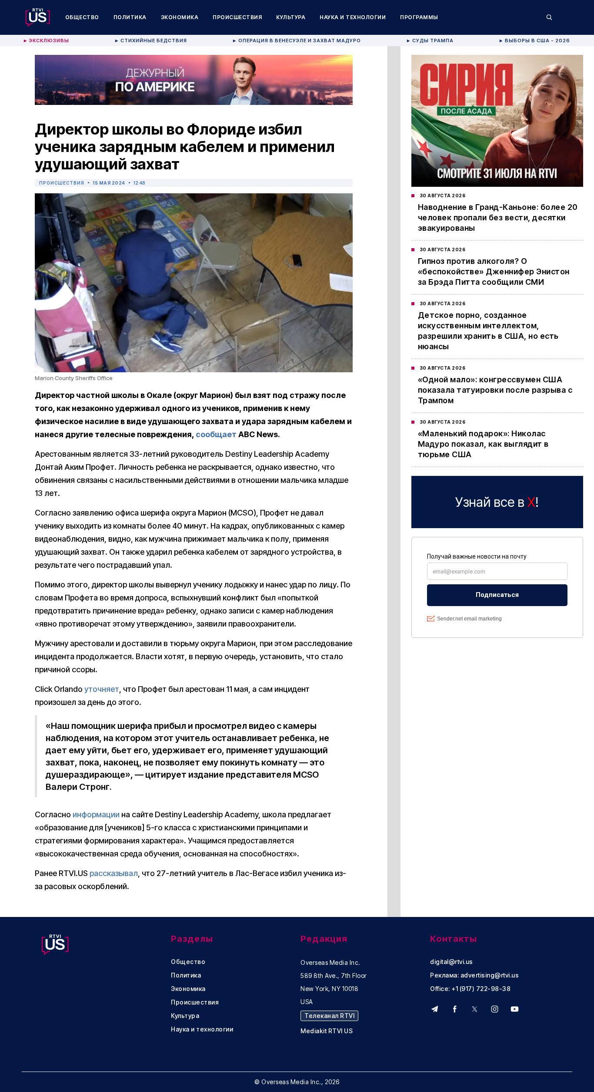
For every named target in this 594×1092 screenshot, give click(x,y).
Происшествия (237, 17)
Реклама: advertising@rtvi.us (474, 975)
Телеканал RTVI (329, 1015)
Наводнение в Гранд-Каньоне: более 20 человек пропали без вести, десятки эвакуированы (498, 217)
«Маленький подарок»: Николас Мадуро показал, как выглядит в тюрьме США (483, 444)
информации (96, 814)
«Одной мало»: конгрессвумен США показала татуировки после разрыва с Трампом (495, 390)
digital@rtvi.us (451, 961)
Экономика (180, 17)
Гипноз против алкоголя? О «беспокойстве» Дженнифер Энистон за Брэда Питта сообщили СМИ (494, 271)
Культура (290, 17)
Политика (130, 17)
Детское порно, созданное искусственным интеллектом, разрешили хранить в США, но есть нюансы (488, 330)
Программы (419, 17)
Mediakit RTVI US (326, 1031)
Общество (82, 17)
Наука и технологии (353, 17)
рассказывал (114, 873)
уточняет (101, 689)
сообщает (216, 434)
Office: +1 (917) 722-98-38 (470, 988)
